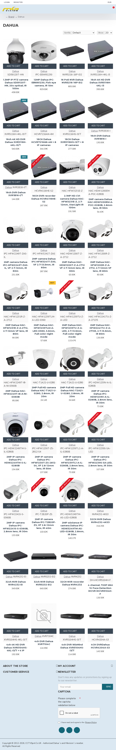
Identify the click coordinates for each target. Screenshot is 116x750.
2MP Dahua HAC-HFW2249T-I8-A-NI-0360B (15, 393)
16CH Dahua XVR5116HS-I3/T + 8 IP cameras (72, 142)
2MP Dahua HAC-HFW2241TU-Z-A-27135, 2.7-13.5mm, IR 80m (100, 329)
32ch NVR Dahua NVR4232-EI (16, 583)
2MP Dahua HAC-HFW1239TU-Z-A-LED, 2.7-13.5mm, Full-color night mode (72, 331)
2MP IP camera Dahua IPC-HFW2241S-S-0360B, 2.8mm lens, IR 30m (15, 527)
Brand (11, 16)
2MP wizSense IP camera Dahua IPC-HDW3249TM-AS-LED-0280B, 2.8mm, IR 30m (72, 528)
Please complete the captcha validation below (67, 702)
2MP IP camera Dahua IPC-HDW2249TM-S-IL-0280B (15, 461)
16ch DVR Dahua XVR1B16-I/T (16, 194)
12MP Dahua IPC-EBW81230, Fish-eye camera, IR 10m (44, 82)
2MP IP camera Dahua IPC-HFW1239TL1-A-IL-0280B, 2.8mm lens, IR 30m (72, 462)
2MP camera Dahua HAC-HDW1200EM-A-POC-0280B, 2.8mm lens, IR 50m (100, 204)
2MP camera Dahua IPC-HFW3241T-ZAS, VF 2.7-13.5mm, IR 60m (44, 263)
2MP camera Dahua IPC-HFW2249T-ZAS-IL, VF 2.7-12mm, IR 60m (15, 266)
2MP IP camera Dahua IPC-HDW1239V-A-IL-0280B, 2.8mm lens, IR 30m (100, 396)
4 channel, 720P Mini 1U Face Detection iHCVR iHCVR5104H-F (100, 589)
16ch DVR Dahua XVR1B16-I (100, 137)
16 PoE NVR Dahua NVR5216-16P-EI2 (72, 81)
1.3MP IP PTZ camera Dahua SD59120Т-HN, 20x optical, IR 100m (15, 84)
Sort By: (67, 33)
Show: (101, 33)
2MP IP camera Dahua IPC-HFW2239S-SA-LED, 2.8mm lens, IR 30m (100, 461)
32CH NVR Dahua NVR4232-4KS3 (100, 521)
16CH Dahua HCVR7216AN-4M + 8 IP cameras (43, 142)
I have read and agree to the (79, 722)
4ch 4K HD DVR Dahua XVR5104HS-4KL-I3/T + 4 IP (15, 647)
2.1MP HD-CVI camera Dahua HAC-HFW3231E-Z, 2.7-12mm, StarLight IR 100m (72, 201)
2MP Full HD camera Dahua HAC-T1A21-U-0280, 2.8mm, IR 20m (43, 392)
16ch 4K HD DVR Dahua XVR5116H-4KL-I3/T (15, 142)
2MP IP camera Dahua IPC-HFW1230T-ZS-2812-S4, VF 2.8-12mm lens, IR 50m (43, 462)
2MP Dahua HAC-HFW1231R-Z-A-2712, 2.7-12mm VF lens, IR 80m (15, 329)
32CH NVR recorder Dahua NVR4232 (72, 583)
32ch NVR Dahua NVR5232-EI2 (44, 583)
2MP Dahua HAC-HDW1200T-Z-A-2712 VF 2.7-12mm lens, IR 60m (72, 266)
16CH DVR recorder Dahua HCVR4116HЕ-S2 (43, 198)
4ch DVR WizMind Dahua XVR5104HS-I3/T (72, 647)
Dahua (15, 71)
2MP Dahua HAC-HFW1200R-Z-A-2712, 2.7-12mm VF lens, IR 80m (100, 266)
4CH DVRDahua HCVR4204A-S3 (100, 646)
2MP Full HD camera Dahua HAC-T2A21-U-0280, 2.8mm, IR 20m (72, 392)
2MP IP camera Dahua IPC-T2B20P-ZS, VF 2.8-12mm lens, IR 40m (44, 523)
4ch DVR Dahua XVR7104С (43, 643)
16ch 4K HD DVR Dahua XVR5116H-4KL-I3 (100, 82)
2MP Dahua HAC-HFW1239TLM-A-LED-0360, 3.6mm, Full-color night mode (44, 331)
